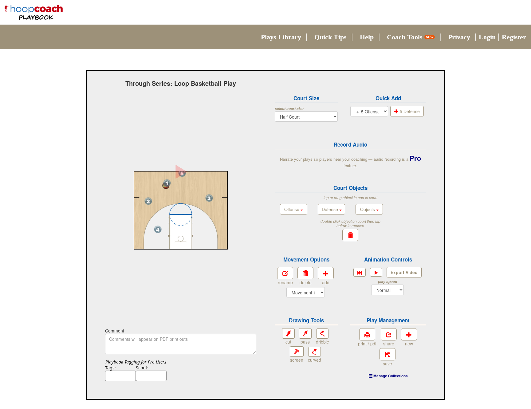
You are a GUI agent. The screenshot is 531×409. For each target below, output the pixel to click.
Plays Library (281, 37)
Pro (415, 158)
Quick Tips (330, 37)
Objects (368, 209)
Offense (292, 209)
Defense (330, 209)
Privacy (459, 37)
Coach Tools (410, 37)
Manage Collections (390, 376)
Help (367, 37)
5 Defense (409, 111)
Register (514, 37)
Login (487, 37)
